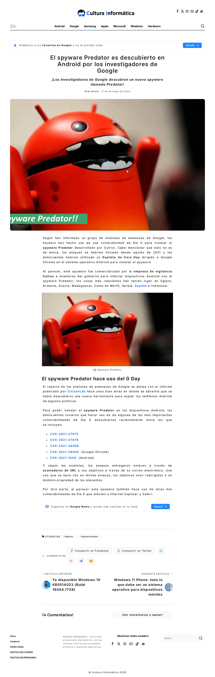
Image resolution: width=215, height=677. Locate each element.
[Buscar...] (203, 26)
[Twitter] (182, 11)
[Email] (91, 561)
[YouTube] (192, 11)
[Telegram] (81, 561)
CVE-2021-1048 (63, 458)
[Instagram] (187, 11)
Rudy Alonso (92, 91)
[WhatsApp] (161, 551)
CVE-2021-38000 (64, 446)
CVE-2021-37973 (64, 434)
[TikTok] (197, 11)
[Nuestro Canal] (202, 11)
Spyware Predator (89, 537)
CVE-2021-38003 (64, 452)
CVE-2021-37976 (64, 440)
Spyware (69, 537)
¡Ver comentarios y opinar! (142, 614)
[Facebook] (178, 11)
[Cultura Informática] (107, 11)
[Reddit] (71, 561)
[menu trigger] (15, 26)
